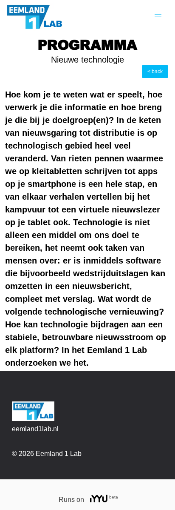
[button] (158, 17)
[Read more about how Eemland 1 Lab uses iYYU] (99, 499)
